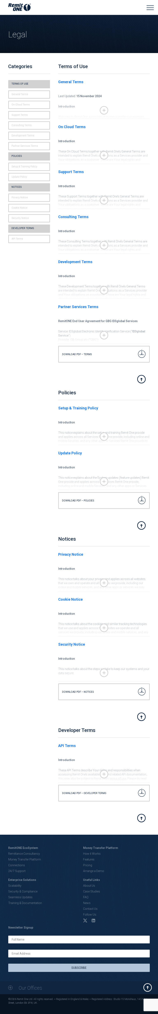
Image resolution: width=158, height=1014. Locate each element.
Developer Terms (23, 228)
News (87, 903)
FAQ (85, 897)
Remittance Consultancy (24, 853)
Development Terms (23, 135)
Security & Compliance (22, 891)
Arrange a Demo (93, 871)
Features (88, 859)
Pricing (87, 865)
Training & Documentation (25, 903)
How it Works (92, 853)
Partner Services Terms (25, 145)
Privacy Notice (20, 197)
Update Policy (19, 176)
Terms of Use (20, 83)
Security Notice (20, 218)
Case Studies (91, 891)
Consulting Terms (22, 125)
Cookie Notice (19, 207)
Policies (17, 156)
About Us (89, 885)
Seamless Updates (20, 897)
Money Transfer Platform (24, 859)
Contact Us (90, 908)
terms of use (118, 778)
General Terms (20, 94)
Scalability (14, 885)
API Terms (17, 238)
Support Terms (20, 114)
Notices (17, 187)
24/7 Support (17, 871)
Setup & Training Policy (24, 166)
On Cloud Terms (21, 104)
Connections (16, 865)
